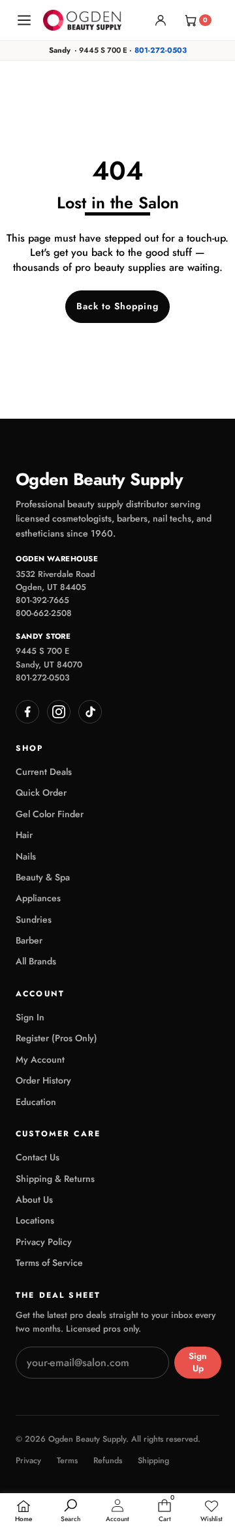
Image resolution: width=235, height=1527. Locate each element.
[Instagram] (58, 711)
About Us (34, 1199)
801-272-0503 (160, 50)
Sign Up (198, 1362)
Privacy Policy (44, 1241)
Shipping (153, 1460)
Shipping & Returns (55, 1178)
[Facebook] (27, 711)
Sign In (30, 1017)
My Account (40, 1059)
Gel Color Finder (50, 813)
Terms (67, 1460)
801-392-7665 (42, 600)
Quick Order (41, 792)
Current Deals (44, 771)
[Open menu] (24, 20)
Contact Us (37, 1157)
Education (36, 1101)
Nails (26, 856)
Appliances (38, 897)
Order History (43, 1080)
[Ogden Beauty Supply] (82, 20)
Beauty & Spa (43, 877)
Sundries (34, 919)
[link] (211, 1511)
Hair (24, 834)
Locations (35, 1220)
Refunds (107, 1460)
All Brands (36, 961)
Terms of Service (49, 1262)
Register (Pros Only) (56, 1037)
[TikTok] (90, 711)
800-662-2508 (44, 613)
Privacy (28, 1460)
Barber (29, 940)
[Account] (160, 20)
